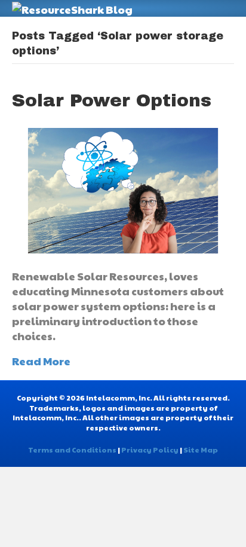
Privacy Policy (150, 449)
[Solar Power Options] (123, 189)
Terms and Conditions (72, 449)
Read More (41, 360)
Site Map (200, 449)
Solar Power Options (111, 100)
